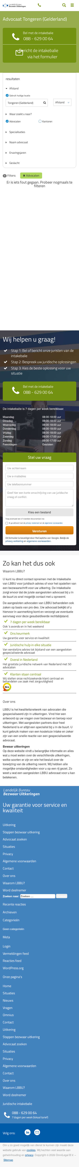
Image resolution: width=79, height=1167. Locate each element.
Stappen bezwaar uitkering (21, 832)
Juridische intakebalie (17, 1103)
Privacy (8, 853)
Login (6, 946)
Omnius (8, 1014)
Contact (8, 868)
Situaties (9, 846)
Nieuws (8, 1000)
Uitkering (9, 824)
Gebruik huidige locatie (19, 95)
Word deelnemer (14, 890)
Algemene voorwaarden (19, 861)
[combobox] (37, 896)
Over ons (9, 875)
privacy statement (33, 523)
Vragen (7, 1007)
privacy (29, 1155)
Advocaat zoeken (15, 839)
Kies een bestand (39, 512)
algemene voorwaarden (53, 523)
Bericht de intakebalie (38, 53)
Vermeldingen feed (16, 953)
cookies (31, 1150)
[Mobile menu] (72, 5)
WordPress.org (13, 968)
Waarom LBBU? (14, 883)
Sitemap (8, 1160)
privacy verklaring (14, 540)
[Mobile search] (64, 5)
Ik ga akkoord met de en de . (36, 523)
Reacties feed (12, 960)
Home (7, 985)
